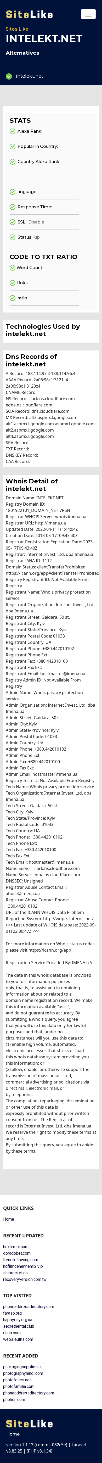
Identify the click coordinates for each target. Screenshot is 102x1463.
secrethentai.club (18, 1326)
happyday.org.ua (17, 1319)
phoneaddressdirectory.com (28, 1306)
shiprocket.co (15, 1272)
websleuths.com (18, 1339)
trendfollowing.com (20, 1259)
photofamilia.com (19, 1386)
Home (8, 1219)
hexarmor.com (16, 1246)
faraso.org (12, 1313)
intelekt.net (29, 75)
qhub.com (12, 1332)
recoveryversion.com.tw (25, 1279)
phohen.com (14, 1399)
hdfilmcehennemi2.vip (23, 1266)
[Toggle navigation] (88, 14)
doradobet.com (17, 1253)
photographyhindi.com (23, 1373)
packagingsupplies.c (22, 1366)
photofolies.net (17, 1379)
